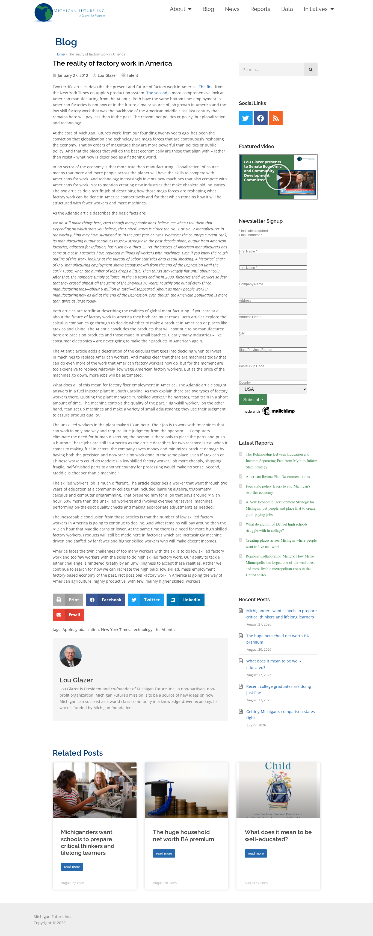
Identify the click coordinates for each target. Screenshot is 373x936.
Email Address (250, 235)
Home (60, 54)
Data (287, 9)
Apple (68, 629)
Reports (260, 9)
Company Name (251, 284)
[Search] (311, 69)
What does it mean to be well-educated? (278, 835)
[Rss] (276, 118)
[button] (68, 600)
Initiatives (316, 9)
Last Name (248, 267)
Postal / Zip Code (251, 366)
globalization (87, 629)
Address (245, 300)
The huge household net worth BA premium (183, 835)
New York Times (115, 629)
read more (72, 867)
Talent (132, 75)
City (242, 333)
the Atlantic (165, 629)
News (232, 9)
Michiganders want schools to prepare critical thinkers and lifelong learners (87, 842)
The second (156, 92)
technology (142, 629)
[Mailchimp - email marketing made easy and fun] (269, 416)
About (177, 9)
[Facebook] (261, 118)
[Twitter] (246, 118)
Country (245, 382)
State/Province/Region (255, 349)
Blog (208, 9)
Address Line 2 (250, 317)
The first (206, 86)
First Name (248, 251)
